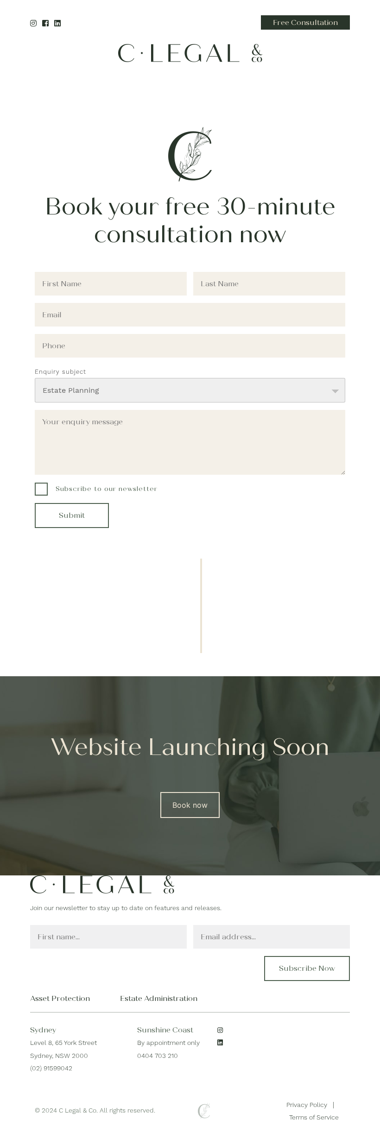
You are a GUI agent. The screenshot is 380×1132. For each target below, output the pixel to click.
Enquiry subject (60, 371)
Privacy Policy (306, 1104)
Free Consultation (305, 22)
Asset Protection (60, 998)
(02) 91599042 (51, 1068)
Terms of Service (314, 1117)
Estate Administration (158, 998)
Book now (190, 805)
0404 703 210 (157, 1055)
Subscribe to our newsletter (107, 489)
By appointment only (168, 1042)
